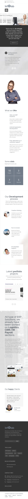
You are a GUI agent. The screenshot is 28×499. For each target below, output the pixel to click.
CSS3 (6, 456)
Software (14, 450)
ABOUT (9, 495)
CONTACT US (14, 42)
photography (11, 456)
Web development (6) (11, 464)
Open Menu (6, 10)
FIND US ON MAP (8, 486)
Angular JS (20, 453)
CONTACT (11, 497)
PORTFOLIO (19, 495)
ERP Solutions (8, 450)
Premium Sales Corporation (11, 299)
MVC (15, 453)
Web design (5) (10, 467)
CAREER (6, 497)
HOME (6, 495)
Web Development (9, 453)
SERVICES (14, 495)
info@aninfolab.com (10, 2)
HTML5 (17, 456)
